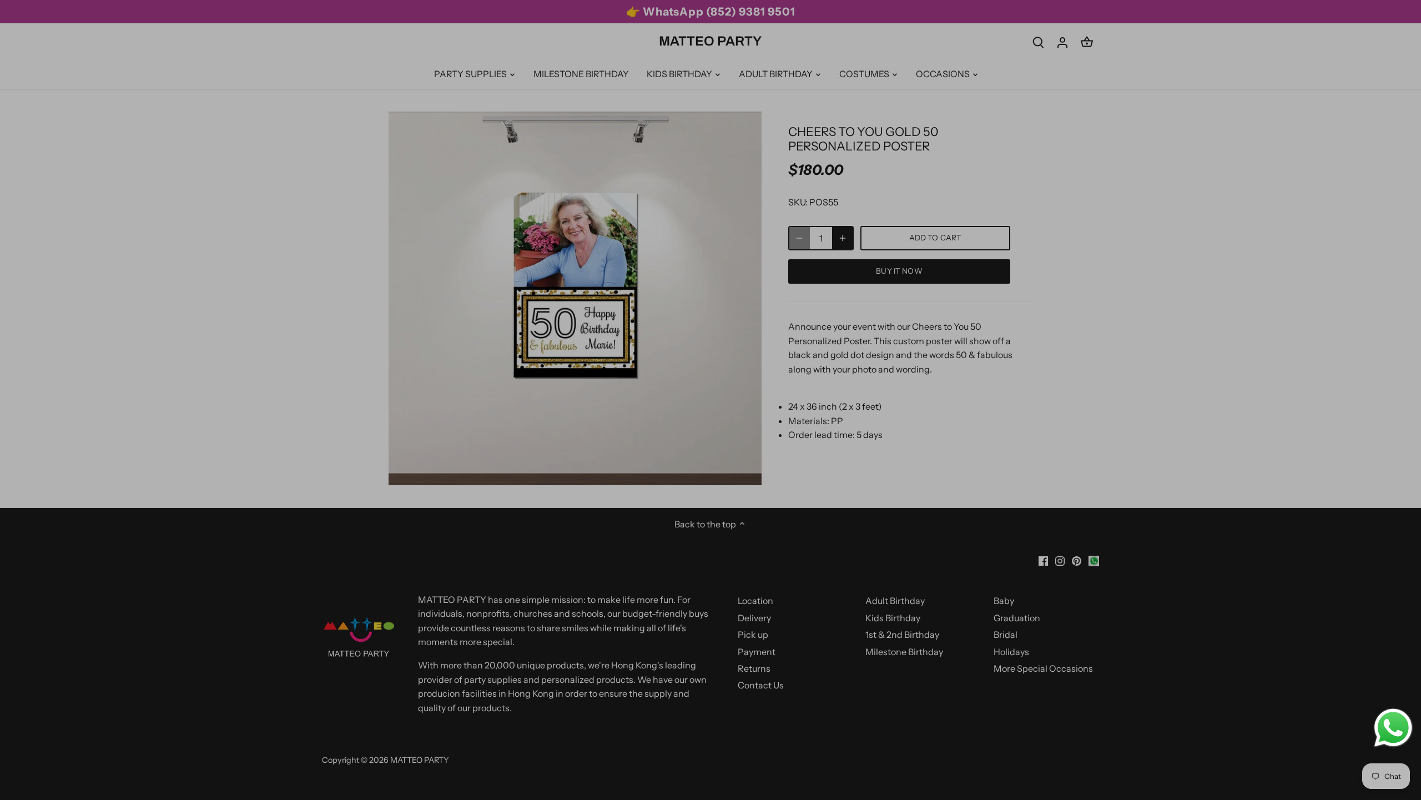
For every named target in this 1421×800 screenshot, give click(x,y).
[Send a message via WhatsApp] (1393, 728)
